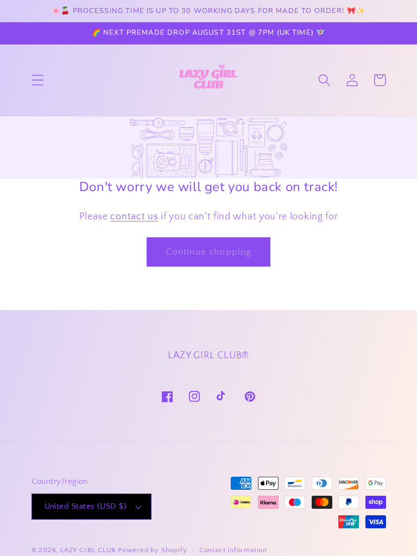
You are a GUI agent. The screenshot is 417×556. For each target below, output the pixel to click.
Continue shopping (209, 252)
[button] (38, 80)
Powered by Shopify (152, 550)
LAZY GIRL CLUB (88, 550)
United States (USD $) (86, 506)
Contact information (233, 550)
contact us (134, 216)
